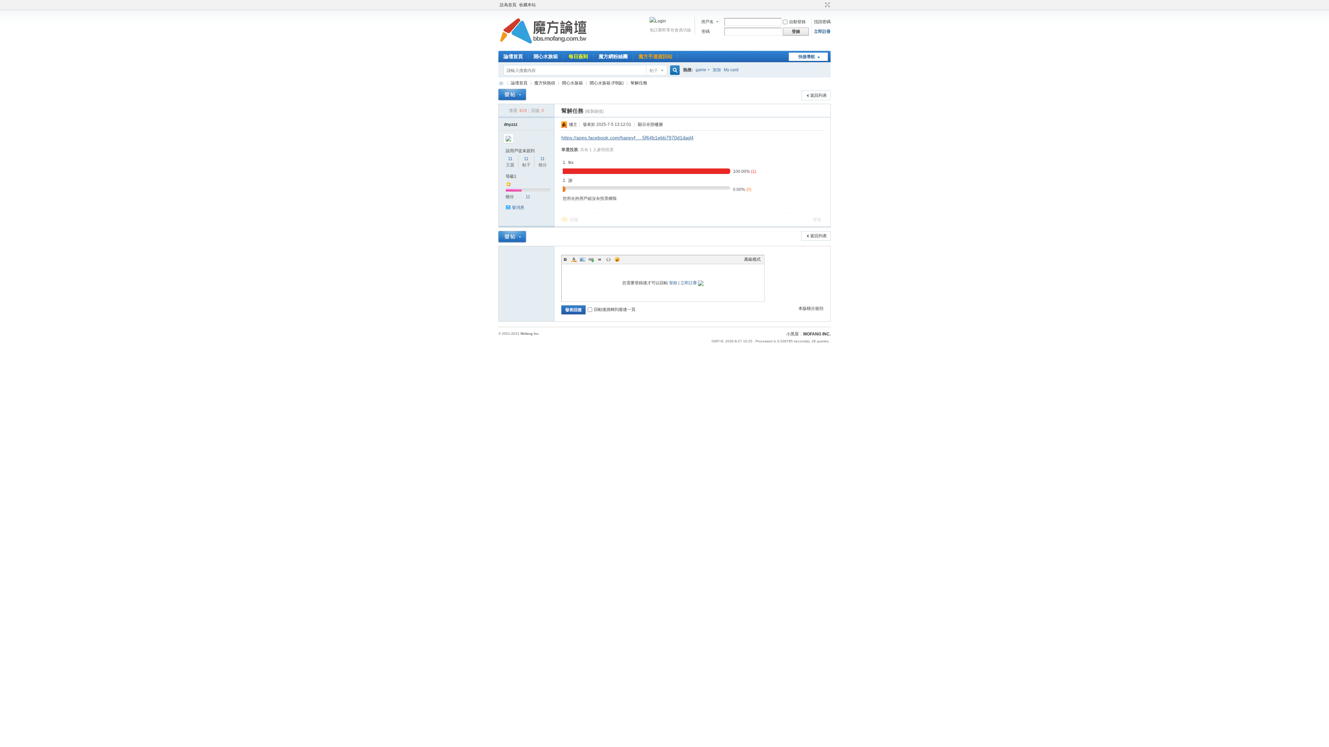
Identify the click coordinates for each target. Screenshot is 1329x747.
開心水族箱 (546, 56)
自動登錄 (797, 21)
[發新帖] (512, 94)
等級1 (511, 176)
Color (573, 259)
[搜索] (673, 70)
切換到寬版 (827, 5)
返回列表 (818, 95)
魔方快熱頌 (544, 83)
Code (608, 259)
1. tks (568, 162)
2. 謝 (567, 180)
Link (591, 259)
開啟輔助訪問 (821, 5)
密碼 (706, 31)
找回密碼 (822, 21)
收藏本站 (527, 4)
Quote (599, 259)
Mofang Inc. (530, 333)
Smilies (617, 259)
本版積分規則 (810, 308)
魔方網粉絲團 (613, 56)
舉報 (817, 219)
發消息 (518, 207)
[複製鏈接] (594, 111)
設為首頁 (508, 4)
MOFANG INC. (817, 334)
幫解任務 (639, 83)
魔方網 (501, 83)
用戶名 (707, 21)
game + (703, 69)
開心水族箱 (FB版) (607, 83)
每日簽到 (578, 56)
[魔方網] (543, 46)
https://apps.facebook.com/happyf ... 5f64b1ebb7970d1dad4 (627, 137)
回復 (574, 219)
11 (510, 158)
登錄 (673, 282)
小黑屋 (792, 334)
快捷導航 (806, 56)
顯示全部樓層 (650, 124)
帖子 (654, 70)
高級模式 (752, 259)
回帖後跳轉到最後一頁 (614, 309)
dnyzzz (510, 124)
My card (731, 69)
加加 (717, 69)
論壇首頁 (513, 56)
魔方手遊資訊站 (655, 56)
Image (582, 259)
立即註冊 (822, 31)
